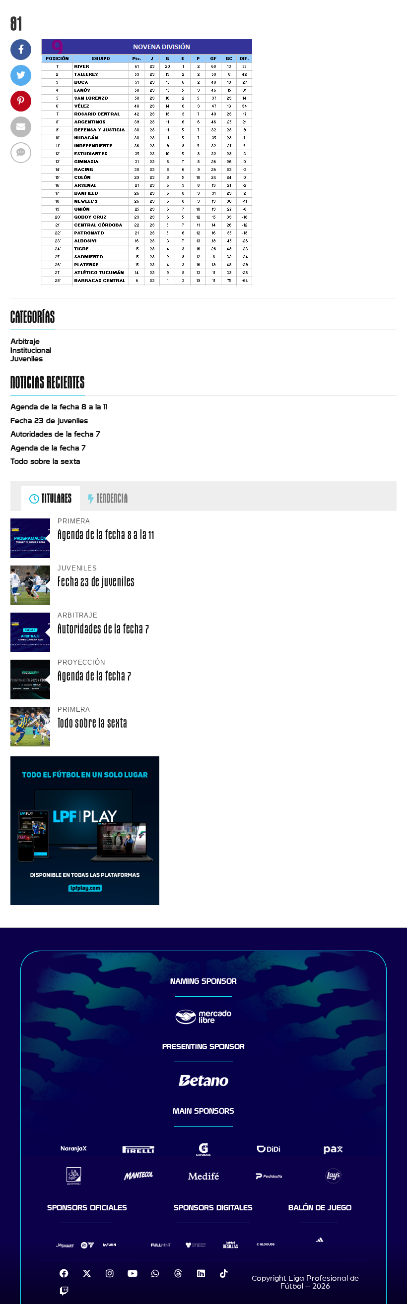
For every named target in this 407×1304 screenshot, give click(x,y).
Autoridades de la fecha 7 (55, 434)
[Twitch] (64, 1291)
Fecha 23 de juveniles (49, 421)
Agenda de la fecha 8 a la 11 (58, 407)
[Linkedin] (201, 1273)
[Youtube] (132, 1273)
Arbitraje (25, 341)
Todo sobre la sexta (45, 461)
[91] (147, 284)
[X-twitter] (87, 1273)
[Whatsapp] (155, 1273)
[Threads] (178, 1273)
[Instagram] (110, 1273)
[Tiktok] (224, 1273)
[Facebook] (64, 1273)
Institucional (30, 350)
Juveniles (26, 359)
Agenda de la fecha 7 (48, 448)
